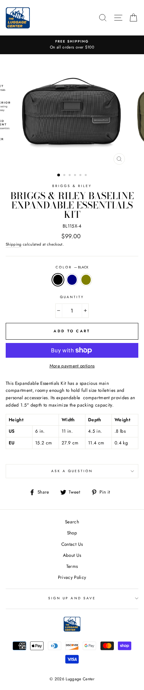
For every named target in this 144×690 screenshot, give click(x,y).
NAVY (72, 280)
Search (72, 521)
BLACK (58, 280)
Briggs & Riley (72, 185)
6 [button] (86, 175)
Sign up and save (72, 598)
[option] (72, 45)
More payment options (72, 365)
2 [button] (65, 175)
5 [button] (81, 175)
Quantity (72, 296)
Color (72, 267)
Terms (72, 566)
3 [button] (70, 175)
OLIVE (86, 280)
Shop (72, 532)
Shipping (14, 244)
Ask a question (72, 470)
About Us (72, 555)
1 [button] (59, 175)
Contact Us (72, 544)
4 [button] (75, 175)
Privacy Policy (72, 577)
